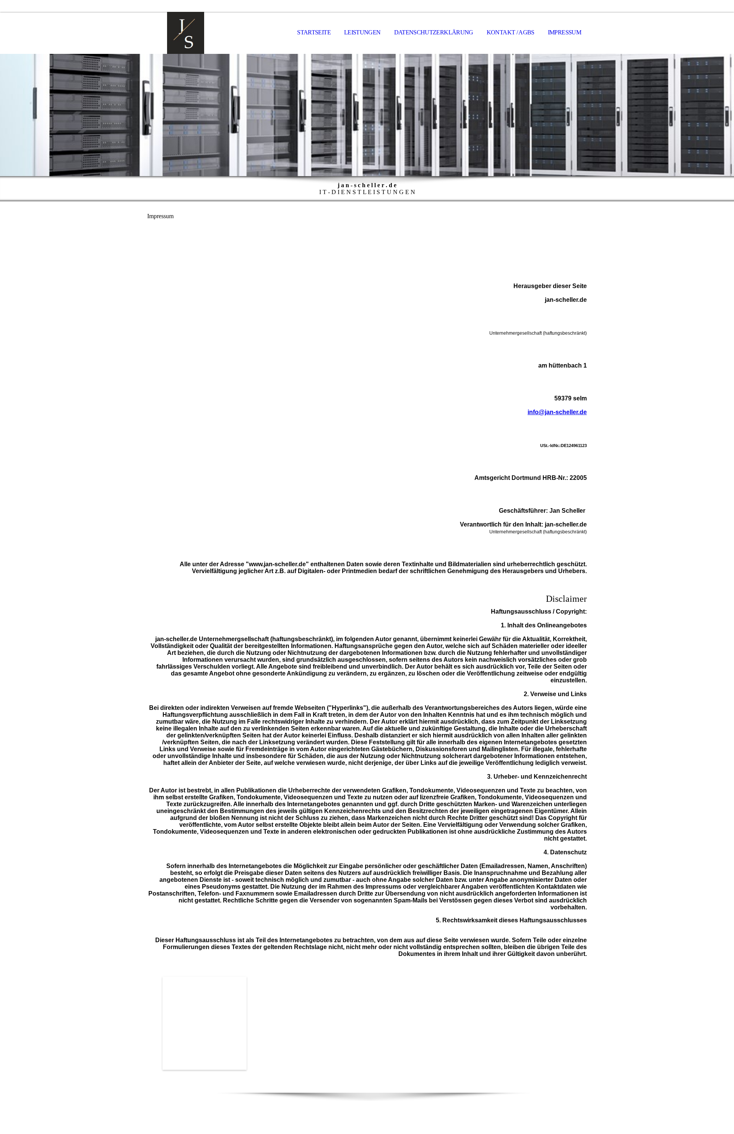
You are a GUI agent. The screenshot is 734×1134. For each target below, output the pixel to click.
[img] (185, 33)
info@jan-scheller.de (557, 412)
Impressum (564, 32)
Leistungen (362, 32)
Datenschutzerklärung (433, 32)
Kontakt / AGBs (510, 32)
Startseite (314, 32)
